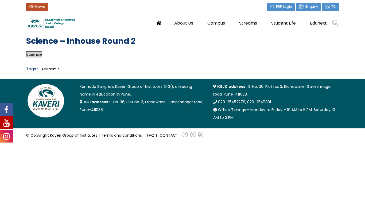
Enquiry (311, 6)
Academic (50, 69)
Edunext (318, 23)
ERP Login (284, 6)
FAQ (150, 135)
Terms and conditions (121, 135)
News (40, 6)
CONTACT (169, 135)
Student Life (283, 23)
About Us (183, 23)
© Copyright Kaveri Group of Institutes (61, 135)
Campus (216, 23)
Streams (248, 23)
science (34, 54)
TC (333, 6)
